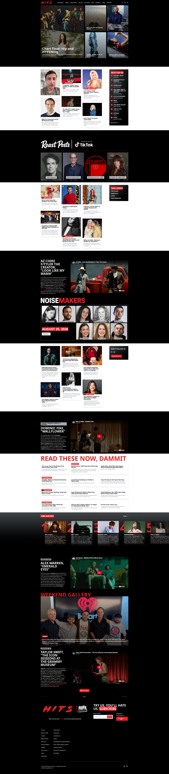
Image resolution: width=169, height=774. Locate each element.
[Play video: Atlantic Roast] (95, 167)
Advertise (56, 733)
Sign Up (109, 716)
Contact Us (57, 736)
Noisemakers (45, 744)
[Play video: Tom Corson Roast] (51, 167)
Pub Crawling (116, 198)
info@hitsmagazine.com (47, 768)
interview (63, 676)
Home (43, 730)
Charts (67, 2)
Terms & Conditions (60, 750)
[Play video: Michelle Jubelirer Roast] (117, 167)
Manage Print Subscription (62, 742)
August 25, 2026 (55, 329)
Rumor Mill (61, 2)
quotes (42, 290)
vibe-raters (47, 516)
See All (124, 516)
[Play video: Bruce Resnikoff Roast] (73, 167)
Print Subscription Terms (61, 744)
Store (55, 739)
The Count (87, 2)
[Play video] (50, 82)
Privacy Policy (58, 747)
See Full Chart (114, 122)
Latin (92, 2)
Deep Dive (109, 2)
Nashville (98, 2)
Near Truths (73, 2)
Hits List (80, 2)
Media (103, 2)
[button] (125, 696)
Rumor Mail (96, 713)
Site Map (56, 753)
